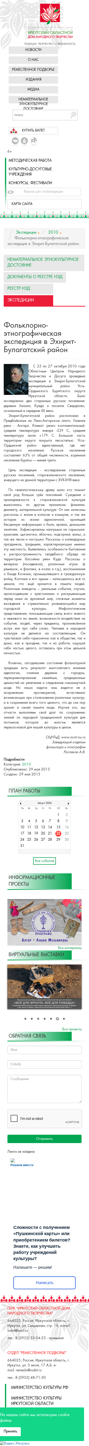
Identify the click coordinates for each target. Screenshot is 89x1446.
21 (50, 834)
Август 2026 (45, 803)
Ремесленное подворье (33, 70)
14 (50, 827)
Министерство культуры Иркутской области (36, 1401)
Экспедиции (20, 300)
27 (43, 840)
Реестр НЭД (18, 289)
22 (58, 834)
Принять (10, 1431)
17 (22, 834)
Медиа (33, 89)
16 (67, 827)
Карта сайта (22, 204)
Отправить (44, 1139)
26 (36, 840)
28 (50, 840)
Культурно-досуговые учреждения (30, 172)
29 (58, 840)
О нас (33, 60)
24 (22, 840)
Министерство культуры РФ (39, 1388)
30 (67, 840)
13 (43, 827)
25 (29, 840)
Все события (44, 861)
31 (22, 846)
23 (67, 834)
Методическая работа (30, 161)
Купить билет (33, 131)
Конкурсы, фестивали (30, 183)
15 (58, 827)
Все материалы (70, 948)
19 (36, 834)
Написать (44, 1283)
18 (29, 834)
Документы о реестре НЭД (34, 277)
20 (43, 834)
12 (36, 827)
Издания (33, 80)
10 (22, 827)
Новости (33, 50)
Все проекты (72, 1029)
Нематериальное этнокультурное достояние (33, 104)
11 (29, 827)
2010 (26, 765)
